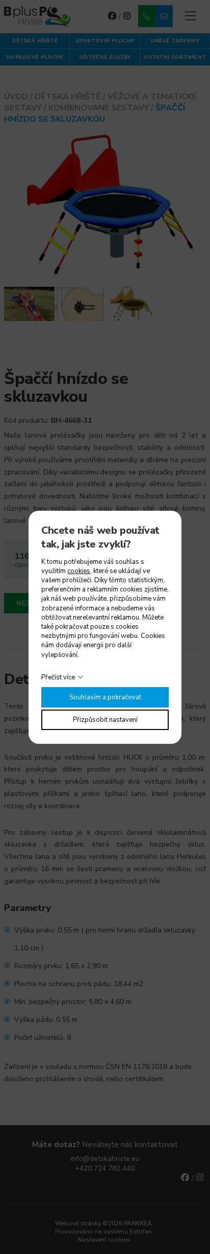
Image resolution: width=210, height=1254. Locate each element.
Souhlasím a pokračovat (105, 697)
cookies (78, 571)
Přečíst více (58, 677)
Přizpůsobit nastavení (105, 719)
